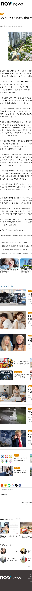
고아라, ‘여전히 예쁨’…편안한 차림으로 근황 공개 (12, 560)
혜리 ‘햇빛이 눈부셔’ (13, 551)
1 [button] (28, 566)
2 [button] (29, 566)
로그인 (29, 574)
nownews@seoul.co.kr (16, 230)
